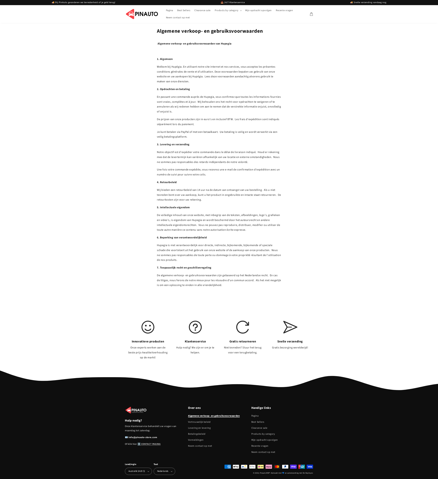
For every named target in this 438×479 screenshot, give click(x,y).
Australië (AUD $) (136, 471)
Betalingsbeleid (196, 434)
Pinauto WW (264, 473)
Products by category (263, 434)
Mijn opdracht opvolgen (264, 440)
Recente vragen (259, 446)
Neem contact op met (200, 446)
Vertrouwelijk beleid (199, 422)
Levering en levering (199, 428)
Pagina (255, 416)
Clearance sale (259, 428)
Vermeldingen (195, 440)
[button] (228, 10)
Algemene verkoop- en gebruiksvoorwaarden (214, 416)
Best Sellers (257, 422)
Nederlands (162, 471)
